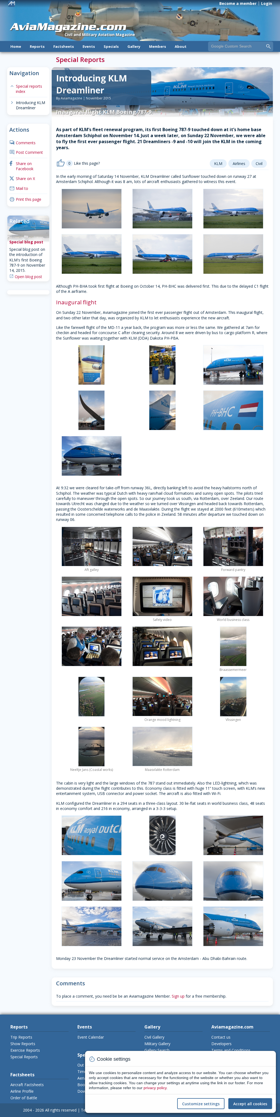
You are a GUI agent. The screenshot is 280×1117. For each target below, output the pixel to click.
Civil (259, 163)
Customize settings (201, 1103)
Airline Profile (22, 1091)
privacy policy (155, 1088)
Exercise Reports (25, 1050)
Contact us (221, 1037)
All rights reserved (61, 1110)
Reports (37, 46)
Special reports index (25, 89)
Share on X (22, 178)
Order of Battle (23, 1097)
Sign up (178, 996)
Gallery (133, 46)
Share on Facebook (21, 166)
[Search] (268, 46)
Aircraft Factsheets (27, 1084)
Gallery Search (157, 1050)
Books (83, 1084)
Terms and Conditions (230, 1050)
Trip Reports (21, 1037)
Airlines (239, 163)
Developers (221, 1043)
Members (157, 46)
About (180, 46)
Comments (22, 142)
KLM (218, 163)
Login (266, 3)
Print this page (25, 199)
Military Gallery (157, 1043)
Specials (111, 46)
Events (89, 46)
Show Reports (22, 1043)
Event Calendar (90, 1037)
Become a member (237, 3)
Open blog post (28, 276)
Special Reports (24, 1056)
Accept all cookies (250, 1103)
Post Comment (26, 152)
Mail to (18, 188)
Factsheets (63, 46)
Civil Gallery (154, 1037)
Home (15, 46)
